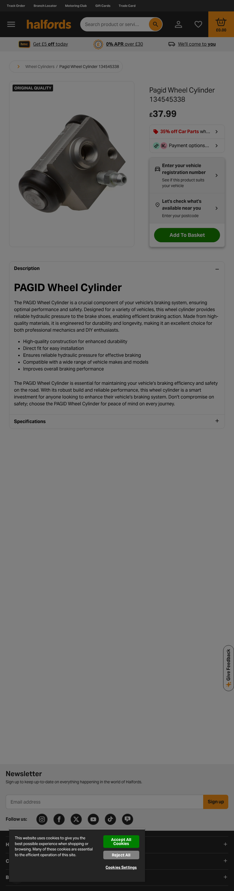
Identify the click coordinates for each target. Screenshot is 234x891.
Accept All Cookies (121, 841)
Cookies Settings (121, 867)
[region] (77, 855)
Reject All (121, 855)
